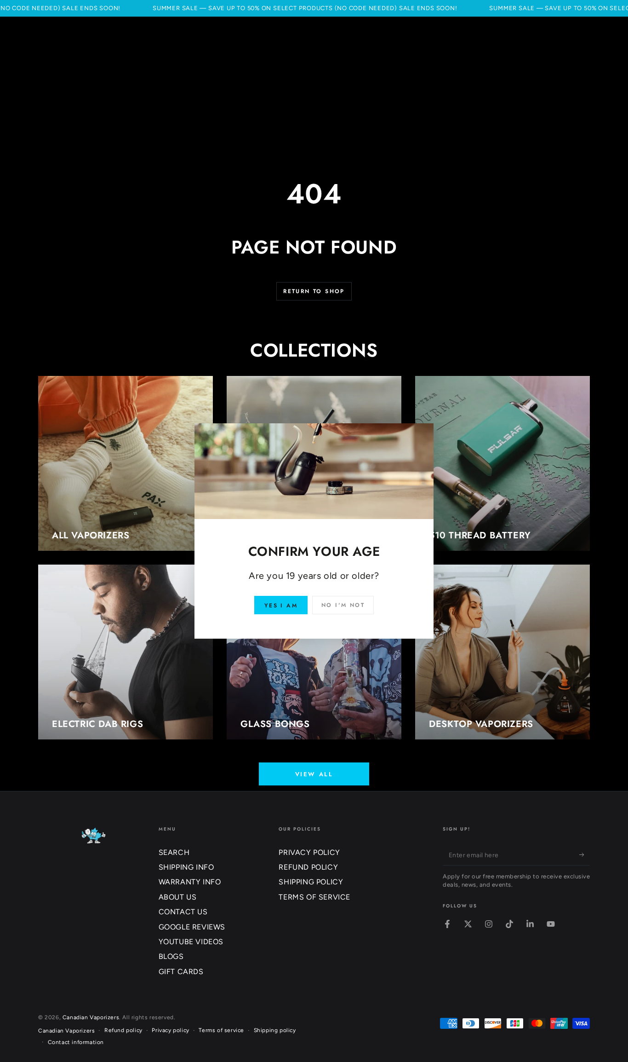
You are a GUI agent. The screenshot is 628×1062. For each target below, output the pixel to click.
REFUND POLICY (308, 867)
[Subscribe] (584, 855)
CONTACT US (183, 911)
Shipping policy (275, 1030)
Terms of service (221, 1030)
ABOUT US (178, 897)
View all (314, 774)
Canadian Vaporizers (91, 1017)
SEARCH (174, 852)
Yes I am (280, 605)
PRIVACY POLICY (309, 852)
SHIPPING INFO (186, 867)
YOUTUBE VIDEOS (191, 941)
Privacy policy (170, 1030)
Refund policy (123, 1030)
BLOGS (171, 956)
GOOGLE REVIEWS (192, 927)
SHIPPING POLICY (311, 881)
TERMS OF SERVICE (314, 897)
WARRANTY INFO (190, 881)
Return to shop (314, 291)
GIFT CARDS (181, 971)
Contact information (76, 1042)
